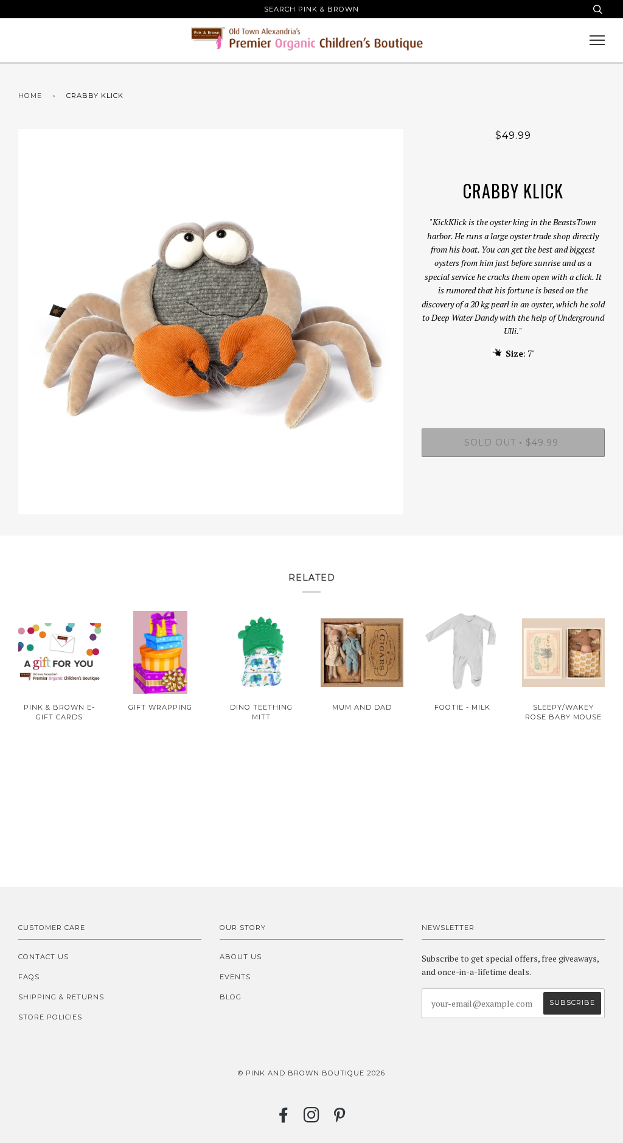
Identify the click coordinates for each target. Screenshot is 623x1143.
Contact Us (43, 956)
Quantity (513, 379)
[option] (210, 321)
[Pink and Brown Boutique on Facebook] (284, 1118)
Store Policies (50, 1017)
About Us (241, 956)
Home (30, 95)
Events (235, 977)
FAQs (29, 977)
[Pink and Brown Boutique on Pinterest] (340, 1118)
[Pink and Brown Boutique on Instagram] (312, 1118)
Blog (231, 997)
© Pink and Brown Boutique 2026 (311, 1073)
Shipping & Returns (61, 997)
